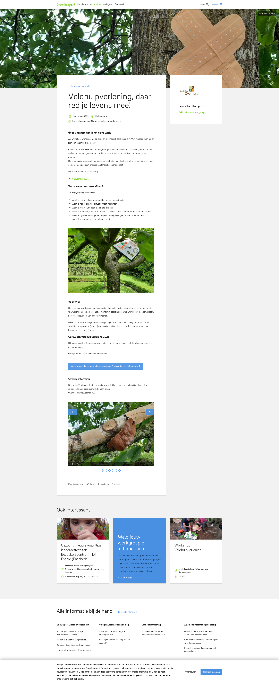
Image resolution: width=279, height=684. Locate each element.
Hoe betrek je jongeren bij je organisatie (74, 650)
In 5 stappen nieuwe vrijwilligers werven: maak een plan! (71, 633)
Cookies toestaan (211, 672)
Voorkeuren (190, 671)
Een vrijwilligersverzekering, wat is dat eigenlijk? (115, 641)
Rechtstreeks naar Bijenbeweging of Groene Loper (200, 650)
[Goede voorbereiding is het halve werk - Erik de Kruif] (111, 260)
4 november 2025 (80, 178)
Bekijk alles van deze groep (191, 112)
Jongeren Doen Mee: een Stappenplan (74, 644)
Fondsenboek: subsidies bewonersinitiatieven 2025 (153, 633)
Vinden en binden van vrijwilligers (71, 639)
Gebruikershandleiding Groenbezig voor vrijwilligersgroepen (201, 641)
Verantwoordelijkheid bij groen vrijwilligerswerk (112, 633)
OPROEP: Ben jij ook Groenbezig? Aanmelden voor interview (199, 633)
